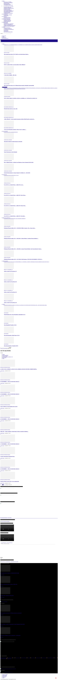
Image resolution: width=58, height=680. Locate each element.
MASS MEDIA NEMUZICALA (9, 10)
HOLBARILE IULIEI (7, 4)
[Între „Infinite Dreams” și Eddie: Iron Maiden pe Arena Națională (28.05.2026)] (9, 159)
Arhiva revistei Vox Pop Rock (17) (10, 271)
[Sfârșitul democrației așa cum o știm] (9, 106)
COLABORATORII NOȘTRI (8, 5)
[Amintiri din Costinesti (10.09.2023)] (5, 593)
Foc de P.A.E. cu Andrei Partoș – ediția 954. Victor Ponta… (15, 195)
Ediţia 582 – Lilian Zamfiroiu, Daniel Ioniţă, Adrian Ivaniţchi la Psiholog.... (14, 431)
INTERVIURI (6, 15)
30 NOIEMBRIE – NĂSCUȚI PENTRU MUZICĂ (9, 381)
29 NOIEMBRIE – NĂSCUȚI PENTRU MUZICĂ (9, 394)
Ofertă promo (4, 35)
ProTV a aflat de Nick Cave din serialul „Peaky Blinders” (14, 64)
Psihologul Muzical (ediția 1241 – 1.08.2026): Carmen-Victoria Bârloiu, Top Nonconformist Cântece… (23, 248)
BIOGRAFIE (8, 261)
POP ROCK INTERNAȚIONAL (9, 8)
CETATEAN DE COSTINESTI (8, 23)
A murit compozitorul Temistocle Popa (7, 456)
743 (1, 484)
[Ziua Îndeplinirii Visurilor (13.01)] (9, 322)
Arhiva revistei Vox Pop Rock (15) (10, 292)
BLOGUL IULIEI (6, 3)
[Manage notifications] (56, 678)
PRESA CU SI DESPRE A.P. (8, 24)
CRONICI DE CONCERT (8, 14)
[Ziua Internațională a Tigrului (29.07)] (9, 343)
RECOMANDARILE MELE (8, 31)
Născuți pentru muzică (3, 657)
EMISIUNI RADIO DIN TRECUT (9, 26)
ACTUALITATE (4, 87)
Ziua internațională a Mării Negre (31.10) (11, 335)
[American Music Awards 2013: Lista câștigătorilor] (7, 478)
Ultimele (3, 354)
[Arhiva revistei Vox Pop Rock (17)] (9, 268)
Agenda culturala (38, 657)
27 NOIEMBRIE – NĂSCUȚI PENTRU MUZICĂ (9, 443)
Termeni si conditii (4, 674)
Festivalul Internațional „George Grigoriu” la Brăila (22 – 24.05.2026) (17, 172)
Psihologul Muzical (24, 657)
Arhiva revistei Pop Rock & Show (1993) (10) (8, 584)
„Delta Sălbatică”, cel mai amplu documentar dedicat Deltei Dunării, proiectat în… (19, 119)
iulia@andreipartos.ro (5, 38)
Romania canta (9, 658)
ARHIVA (3, 304)
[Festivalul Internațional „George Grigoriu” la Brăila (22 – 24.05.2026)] (9, 170)
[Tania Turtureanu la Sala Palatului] (9, 149)
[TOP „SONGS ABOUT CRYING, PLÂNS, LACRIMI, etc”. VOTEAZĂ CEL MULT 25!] (9, 95)
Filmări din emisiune (3, 658)
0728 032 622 (4, 37)
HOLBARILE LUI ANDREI (8, 2)
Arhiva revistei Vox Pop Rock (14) (10, 302)
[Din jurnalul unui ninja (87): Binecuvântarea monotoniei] (5, 611)
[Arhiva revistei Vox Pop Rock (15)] (9, 289)
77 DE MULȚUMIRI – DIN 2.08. (10, 75)
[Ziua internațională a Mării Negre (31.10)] (9, 332)
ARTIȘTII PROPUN (7, 27)
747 (5, 484)
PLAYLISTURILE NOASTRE (8, 6)
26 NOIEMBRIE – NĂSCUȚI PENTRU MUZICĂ (9, 468)
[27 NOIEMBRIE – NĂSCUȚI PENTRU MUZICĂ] (7, 441)
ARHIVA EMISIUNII (7, 21)
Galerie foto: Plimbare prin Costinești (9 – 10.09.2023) (10, 635)
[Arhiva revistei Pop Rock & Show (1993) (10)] (5, 582)
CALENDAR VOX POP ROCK (9, 29)
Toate (5, 44)
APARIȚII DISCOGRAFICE (8, 13)
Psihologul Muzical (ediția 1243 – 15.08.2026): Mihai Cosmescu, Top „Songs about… (20, 228)
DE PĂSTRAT (6, 30)
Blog (13, 657)
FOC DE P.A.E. (4, 16)
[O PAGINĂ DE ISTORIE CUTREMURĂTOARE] (5, 571)
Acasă (1, 348)
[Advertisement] (7, 551)
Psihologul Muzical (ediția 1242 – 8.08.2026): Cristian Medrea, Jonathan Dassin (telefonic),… (21, 238)
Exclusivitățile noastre (50, 657)
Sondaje (56, 657)
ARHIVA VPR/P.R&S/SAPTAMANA (9, 25)
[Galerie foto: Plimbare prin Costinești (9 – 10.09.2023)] (5, 633)
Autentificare (4, 676)
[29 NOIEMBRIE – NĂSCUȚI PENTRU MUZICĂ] (7, 391)
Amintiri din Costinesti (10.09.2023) (7, 595)
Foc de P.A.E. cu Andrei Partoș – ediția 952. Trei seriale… (14, 216)
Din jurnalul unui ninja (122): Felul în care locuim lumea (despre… (16, 54)
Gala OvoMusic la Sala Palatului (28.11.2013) (8, 406)
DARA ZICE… (36, 305)
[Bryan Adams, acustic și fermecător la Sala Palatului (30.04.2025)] (5, 622)
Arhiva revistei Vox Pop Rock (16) (10, 281)
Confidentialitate (4, 675)
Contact (3, 36)
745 (4, 484)
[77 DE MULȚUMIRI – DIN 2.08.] (9, 72)
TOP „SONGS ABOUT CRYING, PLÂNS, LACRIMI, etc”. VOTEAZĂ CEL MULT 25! (20, 98)
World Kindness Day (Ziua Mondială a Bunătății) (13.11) (14, 314)
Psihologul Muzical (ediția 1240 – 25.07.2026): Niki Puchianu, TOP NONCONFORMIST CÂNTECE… (23, 259)
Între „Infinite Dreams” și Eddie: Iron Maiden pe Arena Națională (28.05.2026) (18, 162)
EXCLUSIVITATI (5, 131)
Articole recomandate (5, 355)
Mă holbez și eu (10, 657)
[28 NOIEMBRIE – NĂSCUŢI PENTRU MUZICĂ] (7, 416)
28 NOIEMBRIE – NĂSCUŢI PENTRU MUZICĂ (9, 419)
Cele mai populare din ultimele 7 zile (7, 356)
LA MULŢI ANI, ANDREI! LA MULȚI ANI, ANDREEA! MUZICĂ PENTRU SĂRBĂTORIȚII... (18, 369)
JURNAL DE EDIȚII (7, 19)
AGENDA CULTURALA (8, 28)
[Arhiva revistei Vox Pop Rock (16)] (9, 279)
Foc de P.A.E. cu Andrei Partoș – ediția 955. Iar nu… (14, 184)
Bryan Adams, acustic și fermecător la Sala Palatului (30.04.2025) (12, 624)
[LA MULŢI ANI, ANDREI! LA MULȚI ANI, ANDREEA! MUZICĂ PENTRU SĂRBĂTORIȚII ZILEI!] (7, 366)
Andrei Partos (2, 370)
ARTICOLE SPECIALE (7, 7)
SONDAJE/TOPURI (7, 12)
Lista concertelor (17, 657)
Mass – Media (33, 657)
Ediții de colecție (44, 657)
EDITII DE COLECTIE (7, 20)
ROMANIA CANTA (7, 9)
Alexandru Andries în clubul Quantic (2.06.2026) (13, 141)
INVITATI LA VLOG (15, 175)
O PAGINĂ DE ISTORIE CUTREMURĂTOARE (9, 573)
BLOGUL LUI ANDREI (9, 44)
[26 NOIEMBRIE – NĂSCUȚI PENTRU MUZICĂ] (7, 466)
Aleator (3, 358)
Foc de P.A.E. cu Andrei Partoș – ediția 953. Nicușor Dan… (15, 205)
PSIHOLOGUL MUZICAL (6, 217)
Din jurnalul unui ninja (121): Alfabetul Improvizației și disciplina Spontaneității (19, 85)
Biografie (28, 657)
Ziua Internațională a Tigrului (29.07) (11, 345)
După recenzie (4, 357)
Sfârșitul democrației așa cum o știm (10, 108)
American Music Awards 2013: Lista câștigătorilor (9, 481)
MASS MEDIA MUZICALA (8, 11)
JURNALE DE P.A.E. (7, 17)
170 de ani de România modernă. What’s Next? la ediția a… (15, 129)
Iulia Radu (1, 614)
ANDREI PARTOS (5, 22)
